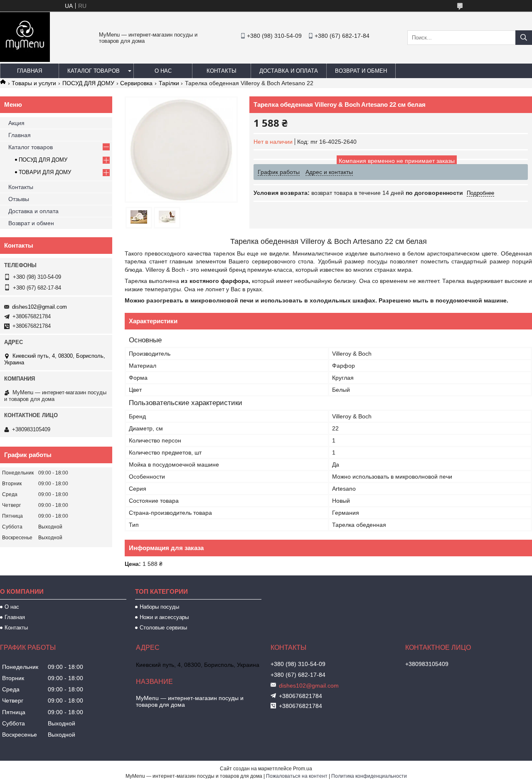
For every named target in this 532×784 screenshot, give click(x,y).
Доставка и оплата (288, 71)
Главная (29, 71)
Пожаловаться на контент (297, 776)
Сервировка (136, 83)
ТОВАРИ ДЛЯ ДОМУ (45, 172)
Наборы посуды (159, 607)
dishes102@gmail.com (39, 307)
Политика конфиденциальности (369, 776)
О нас (163, 71)
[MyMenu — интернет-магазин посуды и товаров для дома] (25, 60)
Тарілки (169, 83)
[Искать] (523, 37)
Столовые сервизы (163, 627)
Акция (16, 123)
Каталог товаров (93, 71)
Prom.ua (302, 769)
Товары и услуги (34, 83)
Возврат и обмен (361, 71)
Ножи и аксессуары (164, 617)
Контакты (221, 71)
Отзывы (18, 199)
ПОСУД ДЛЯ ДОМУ (88, 83)
